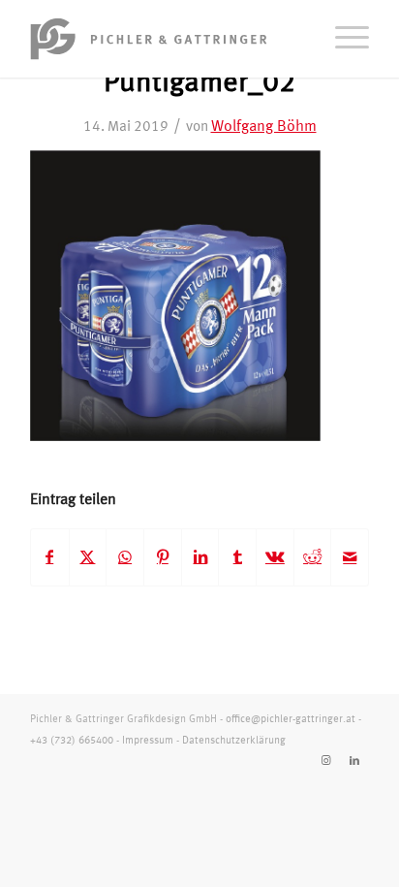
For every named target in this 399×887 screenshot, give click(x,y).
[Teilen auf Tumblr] (237, 557)
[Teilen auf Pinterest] (162, 557)
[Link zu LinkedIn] (354, 761)
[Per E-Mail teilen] (349, 557)
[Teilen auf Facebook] (50, 557)
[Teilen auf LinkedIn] (200, 557)
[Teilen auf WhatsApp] (125, 557)
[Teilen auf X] (88, 557)
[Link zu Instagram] (325, 761)
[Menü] (342, 39)
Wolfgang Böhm (264, 127)
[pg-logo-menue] (165, 39)
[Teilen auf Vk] (275, 557)
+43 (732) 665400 (71, 741)
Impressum (147, 741)
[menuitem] (342, 39)
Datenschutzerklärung (234, 741)
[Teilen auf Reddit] (312, 557)
